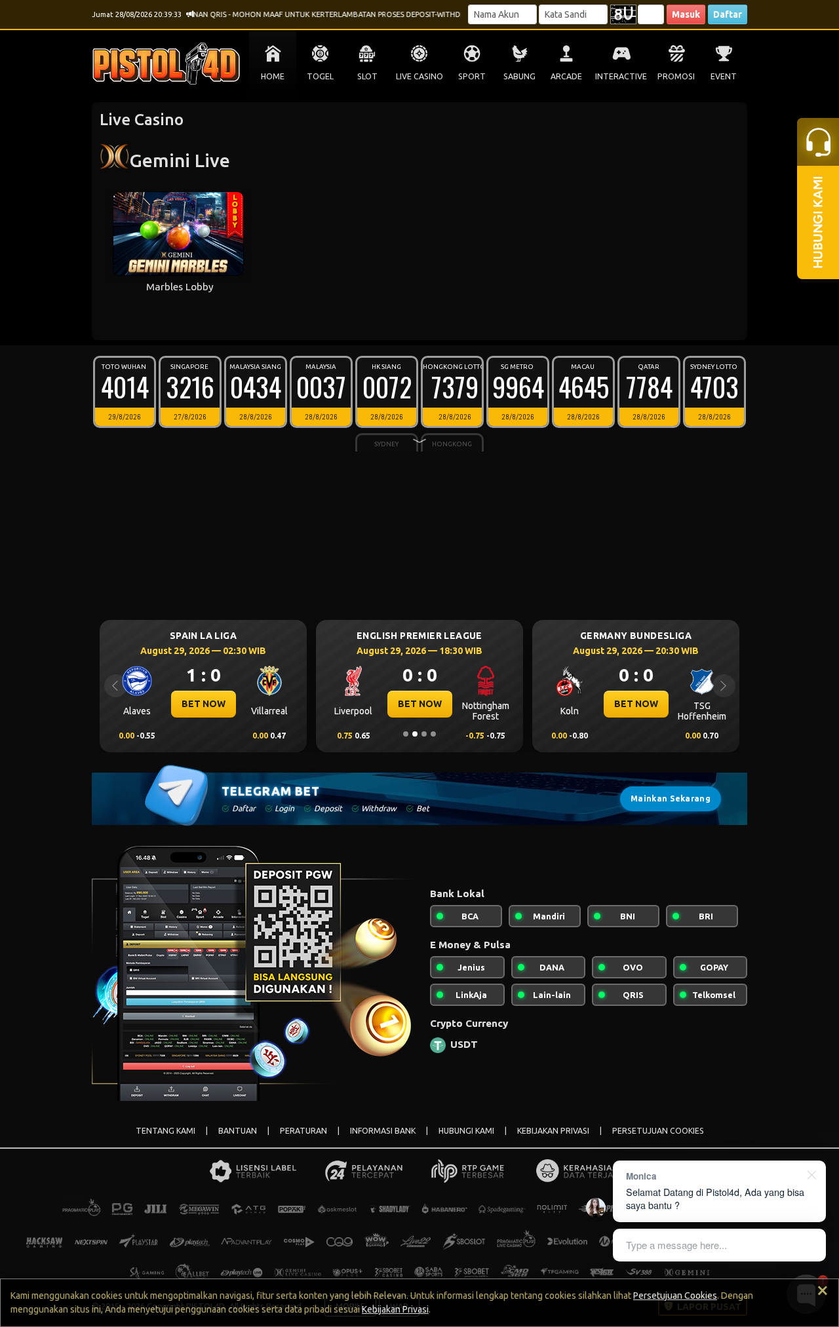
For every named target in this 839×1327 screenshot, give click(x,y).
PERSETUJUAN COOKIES (658, 1130)
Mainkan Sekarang (671, 798)
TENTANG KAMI (165, 1130)
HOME (272, 76)
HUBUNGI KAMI (466, 1130)
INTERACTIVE (621, 76)
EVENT (724, 76)
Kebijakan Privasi (395, 1309)
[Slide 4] (433, 734)
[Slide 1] (405, 734)
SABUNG (519, 76)
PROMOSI (676, 76)
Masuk (686, 14)
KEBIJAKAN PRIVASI (553, 1130)
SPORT (472, 76)
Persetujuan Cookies (675, 1295)
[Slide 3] (424, 734)
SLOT (367, 76)
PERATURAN (303, 1130)
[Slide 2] (415, 734)
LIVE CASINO (419, 76)
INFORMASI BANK (383, 1130)
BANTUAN (237, 1130)
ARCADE (566, 76)
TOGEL (320, 76)
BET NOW (203, 704)
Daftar (727, 14)
